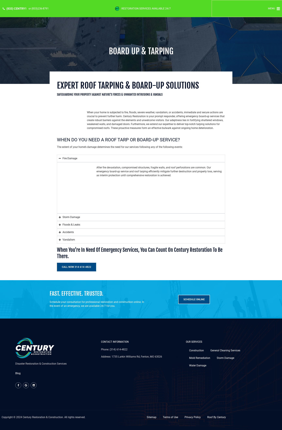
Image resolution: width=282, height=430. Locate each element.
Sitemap (151, 417)
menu (271, 8)
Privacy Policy (193, 417)
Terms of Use (170, 417)
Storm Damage (225, 358)
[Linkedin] (34, 385)
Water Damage (197, 365)
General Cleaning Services (225, 350)
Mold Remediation (199, 358)
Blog (18, 373)
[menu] (278, 8)
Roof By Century (216, 417)
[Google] (26, 385)
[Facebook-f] (18, 385)
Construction (196, 350)
